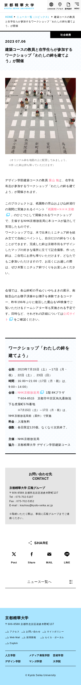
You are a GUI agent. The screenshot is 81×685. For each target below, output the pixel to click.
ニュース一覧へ (39, 582)
